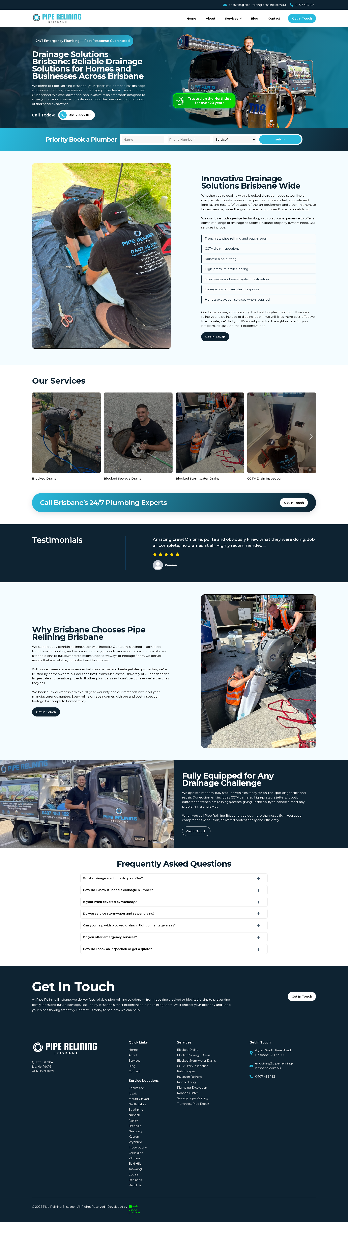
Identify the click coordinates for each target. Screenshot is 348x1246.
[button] (311, 437)
